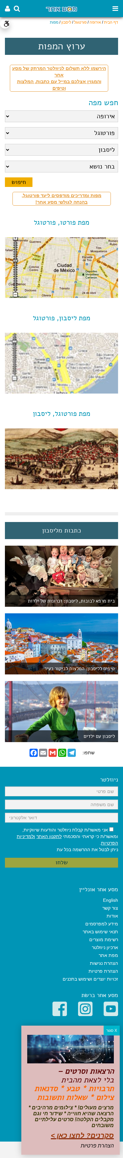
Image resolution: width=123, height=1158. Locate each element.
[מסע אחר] (61, 8)
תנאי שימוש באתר (100, 931)
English (110, 900)
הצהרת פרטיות (103, 971)
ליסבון (66, 22)
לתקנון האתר (49, 836)
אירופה (95, 22)
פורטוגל (80, 22)
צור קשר (110, 908)
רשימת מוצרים (103, 939)
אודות (112, 916)
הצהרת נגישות (104, 963)
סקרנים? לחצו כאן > (82, 1135)
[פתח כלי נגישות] (5, 24)
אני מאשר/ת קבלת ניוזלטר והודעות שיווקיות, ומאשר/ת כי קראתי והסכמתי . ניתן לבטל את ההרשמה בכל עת (67, 839)
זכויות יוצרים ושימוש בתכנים (90, 979)
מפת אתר (108, 955)
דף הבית (111, 22)
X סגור (111, 1030)
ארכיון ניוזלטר (105, 947)
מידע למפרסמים (101, 923)
